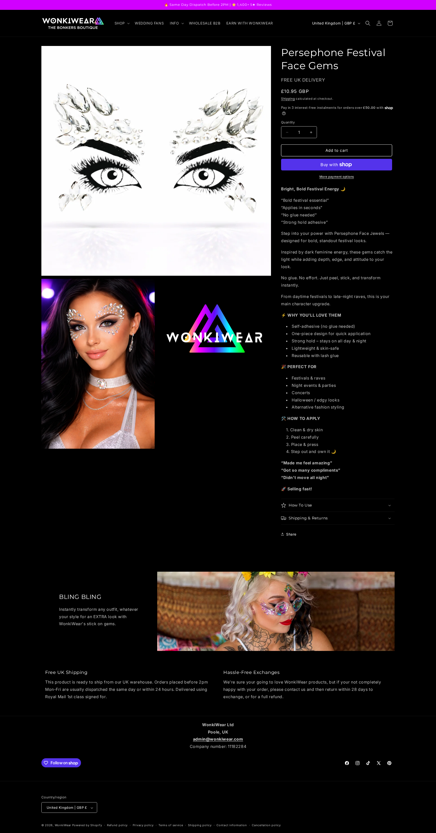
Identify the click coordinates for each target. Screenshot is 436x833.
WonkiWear (63, 825)
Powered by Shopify (87, 825)
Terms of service (170, 825)
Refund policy (117, 825)
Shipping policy (200, 825)
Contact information (231, 825)
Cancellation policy (266, 825)
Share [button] (291, 534)
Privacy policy (143, 825)
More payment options (336, 177)
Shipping (288, 98)
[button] (122, 23)
